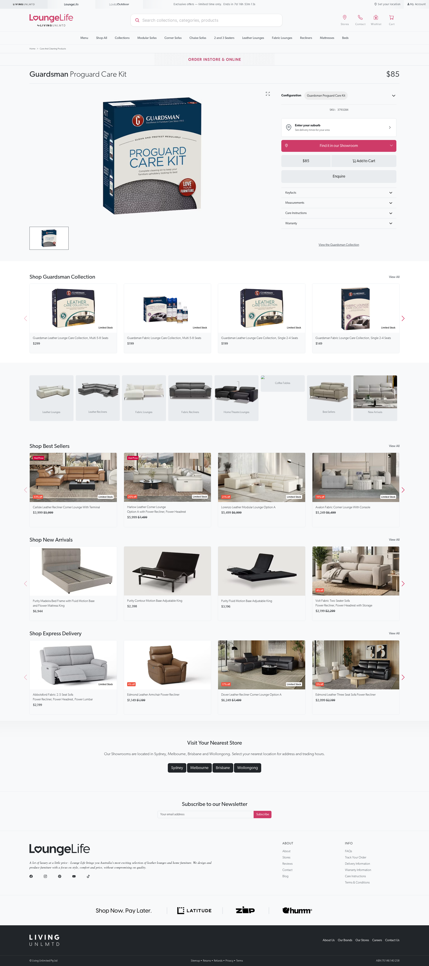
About (287, 843)
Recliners (306, 38)
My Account (418, 4)
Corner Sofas (173, 38)
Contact (287, 870)
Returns (207, 960)
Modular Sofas (147, 38)
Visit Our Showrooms (215, 4)
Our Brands (345, 940)
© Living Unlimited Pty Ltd (43, 960)
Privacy (229, 960)
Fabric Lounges (282, 38)
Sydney (177, 768)
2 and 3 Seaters (224, 38)
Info (349, 843)
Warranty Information (358, 870)
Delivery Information (357, 863)
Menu (84, 38)
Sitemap (195, 960)
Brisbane (223, 768)
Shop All (101, 38)
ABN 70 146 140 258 (388, 960)
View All (394, 277)
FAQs (348, 851)
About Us (329, 940)
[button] (403, 318)
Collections (122, 38)
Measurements (294, 202)
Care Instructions (296, 213)
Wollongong (247, 768)
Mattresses (327, 38)
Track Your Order (355, 857)
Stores (286, 857)
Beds (345, 38)
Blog (285, 876)
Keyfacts (290, 192)
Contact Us (392, 940)
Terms (239, 960)
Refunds (218, 960)
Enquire (339, 176)
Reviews (287, 863)
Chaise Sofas (197, 38)
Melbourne (199, 768)
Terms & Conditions (357, 882)
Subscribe (262, 814)
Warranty (291, 223)
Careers (377, 940)
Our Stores (362, 940)
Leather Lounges (253, 38)
